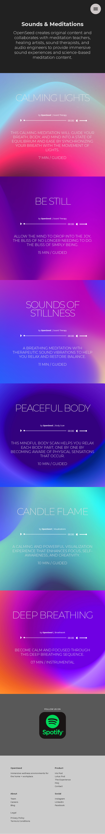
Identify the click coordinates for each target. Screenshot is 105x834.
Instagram (60, 799)
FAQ (57, 783)
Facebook (60, 805)
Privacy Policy (17, 818)
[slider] (82, 120)
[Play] (21, 120)
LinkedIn (59, 802)
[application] (52, 120)
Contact (59, 786)
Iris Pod (58, 773)
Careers (14, 802)
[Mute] (77, 120)
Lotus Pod (60, 776)
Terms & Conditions (20, 821)
